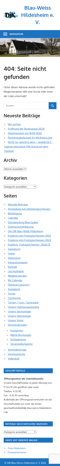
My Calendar (15, 280)
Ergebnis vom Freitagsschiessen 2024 (29, 240)
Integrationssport (18, 262)
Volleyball (13, 358)
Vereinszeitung (16, 354)
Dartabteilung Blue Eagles (23, 222)
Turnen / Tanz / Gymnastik (23, 302)
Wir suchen (14, 124)
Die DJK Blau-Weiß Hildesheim (25, 231)
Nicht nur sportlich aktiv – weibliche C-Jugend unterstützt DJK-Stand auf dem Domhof (28, 147)
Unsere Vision (16, 320)
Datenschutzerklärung (20, 226)
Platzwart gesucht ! (19, 284)
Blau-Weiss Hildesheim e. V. (37, 14)
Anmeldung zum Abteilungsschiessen (29, 209)
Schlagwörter (18, 339)
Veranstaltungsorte (21, 344)
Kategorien (16, 330)
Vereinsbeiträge (17, 349)
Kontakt (12, 266)
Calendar (13, 217)
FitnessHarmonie (17, 452)
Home (11, 253)
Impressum (14, 258)
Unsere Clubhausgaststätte (23, 307)
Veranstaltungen (17, 324)
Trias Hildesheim (17, 448)
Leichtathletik (16, 271)
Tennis (11, 293)
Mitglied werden (17, 275)
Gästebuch (14, 249)
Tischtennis (14, 298)
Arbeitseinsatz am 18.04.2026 (25, 133)
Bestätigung (15, 213)
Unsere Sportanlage (19, 311)
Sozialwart (14, 289)
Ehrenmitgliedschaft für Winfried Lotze (30, 137)
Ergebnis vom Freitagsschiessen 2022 (29, 235)
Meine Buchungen (20, 335)
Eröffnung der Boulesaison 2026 (26, 128)
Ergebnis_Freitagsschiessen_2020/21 (29, 244)
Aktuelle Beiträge (18, 204)
